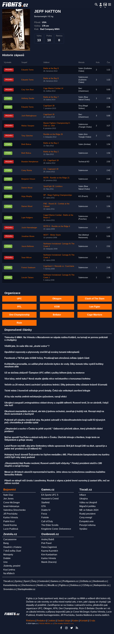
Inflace (82, 495)
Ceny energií (85, 517)
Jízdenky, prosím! (11, 566)
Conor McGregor (11, 502)
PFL (19, 306)
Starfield (45, 502)
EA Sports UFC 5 (49, 495)
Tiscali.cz (8, 581)
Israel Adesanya (11, 506)
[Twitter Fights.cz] (72, 628)
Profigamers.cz (70, 581)
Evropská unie (86, 521)
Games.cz (56, 581)
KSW (57, 306)
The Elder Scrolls (49, 525)
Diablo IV (45, 510)
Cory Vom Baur (27, 90)
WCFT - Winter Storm (52, 235)
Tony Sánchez (27, 136)
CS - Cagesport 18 (50, 169)
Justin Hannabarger (29, 228)
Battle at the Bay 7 (51, 97)
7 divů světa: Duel (12, 551)
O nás (92, 620)
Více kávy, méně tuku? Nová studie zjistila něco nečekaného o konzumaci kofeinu (47, 379)
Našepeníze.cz (101, 585)
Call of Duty (47, 521)
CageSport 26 (48, 114)
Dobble (7, 558)
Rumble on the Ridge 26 (53, 134)
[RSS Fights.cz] (77, 628)
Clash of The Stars (94, 298)
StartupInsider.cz (26, 589)
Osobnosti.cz (100, 581)
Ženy (34, 581)
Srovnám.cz (9, 589)
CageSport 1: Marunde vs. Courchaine (58, 266)
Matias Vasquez (27, 126)
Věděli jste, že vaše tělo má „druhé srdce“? (26, 346)
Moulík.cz (52, 585)
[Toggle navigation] (109, 4)
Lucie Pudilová (10, 529)
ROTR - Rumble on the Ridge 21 (56, 178)
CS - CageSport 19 (51, 160)
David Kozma (10, 525)
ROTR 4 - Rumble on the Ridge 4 (56, 226)
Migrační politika (87, 506)
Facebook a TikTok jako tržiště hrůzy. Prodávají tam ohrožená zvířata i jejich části (46, 358)
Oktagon (56, 298)
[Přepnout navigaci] (100, 4)
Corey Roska (26, 170)
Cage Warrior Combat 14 (53, 88)
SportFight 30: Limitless (53, 186)
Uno (5, 562)
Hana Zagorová (49, 547)
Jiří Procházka (10, 514)
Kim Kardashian (49, 554)
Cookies (51, 620)
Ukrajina (83, 498)
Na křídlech (9, 573)
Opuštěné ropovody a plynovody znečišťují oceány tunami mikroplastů (41, 352)
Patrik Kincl (9, 521)
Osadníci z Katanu (12, 547)
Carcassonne (10, 539)
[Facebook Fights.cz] (61, 628)
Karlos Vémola (10, 517)
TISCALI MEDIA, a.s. (46, 623)
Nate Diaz (8, 495)
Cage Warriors (94, 315)
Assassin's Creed (50, 498)
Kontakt (84, 620)
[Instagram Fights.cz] (66, 628)
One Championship (19, 315)
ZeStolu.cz (85, 581)
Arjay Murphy (26, 196)
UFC (19, 298)
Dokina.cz (75, 585)
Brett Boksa (26, 144)
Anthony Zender (27, 98)
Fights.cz (64, 585)
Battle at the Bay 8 (51, 68)
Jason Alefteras (27, 246)
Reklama (30, 620)
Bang (6, 543)
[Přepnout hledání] (96, 4)
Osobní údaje (63, 620)
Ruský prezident (87, 514)
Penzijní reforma (87, 525)
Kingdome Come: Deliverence (56, 529)
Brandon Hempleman (29, 162)
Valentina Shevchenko (14, 510)
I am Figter (94, 306)
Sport (27, 581)
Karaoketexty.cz (11, 585)
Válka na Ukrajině (88, 502)
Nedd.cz (41, 585)
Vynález (83, 529)
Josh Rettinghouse (28, 116)
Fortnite (45, 517)
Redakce (41, 620)
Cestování (43, 581)
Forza (44, 514)
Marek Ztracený (49, 562)
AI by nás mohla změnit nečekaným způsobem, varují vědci (35, 396)
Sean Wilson (26, 258)
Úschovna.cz (29, 585)
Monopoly (8, 554)
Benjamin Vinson (28, 179)
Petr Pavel (46, 543)
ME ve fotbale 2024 (88, 510)
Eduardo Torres (27, 70)
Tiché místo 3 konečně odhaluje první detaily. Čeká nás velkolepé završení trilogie (47, 390)
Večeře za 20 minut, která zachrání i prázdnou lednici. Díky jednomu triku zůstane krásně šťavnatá (55, 384)
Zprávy (18, 581)
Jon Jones (8, 498)
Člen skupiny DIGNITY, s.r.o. (64, 623)
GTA (43, 506)
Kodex (75, 620)
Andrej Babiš (47, 539)
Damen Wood (26, 188)
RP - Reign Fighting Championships (57, 195)
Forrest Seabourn (28, 268)
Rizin (19, 323)
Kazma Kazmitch (49, 551)
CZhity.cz (87, 585)
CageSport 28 (48, 106)
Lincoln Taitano (27, 278)
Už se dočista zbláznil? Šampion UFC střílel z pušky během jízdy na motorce (44, 373)
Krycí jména (9, 569)
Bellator (57, 315)
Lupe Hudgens (27, 218)
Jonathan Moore (27, 236)
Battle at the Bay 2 (51, 143)
